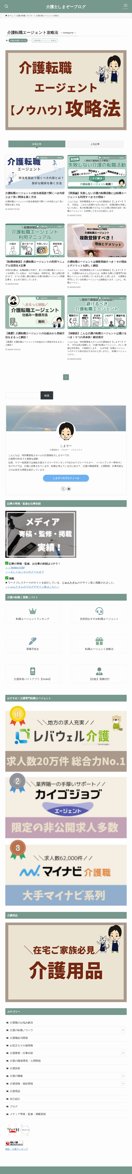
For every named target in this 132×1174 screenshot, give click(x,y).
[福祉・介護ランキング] (14, 1144)
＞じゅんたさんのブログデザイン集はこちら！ (32, 587)
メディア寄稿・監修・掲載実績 (28, 1114)
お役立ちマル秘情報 (21, 1045)
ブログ (14, 1106)
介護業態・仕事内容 (21, 1053)
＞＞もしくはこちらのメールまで (24, 572)
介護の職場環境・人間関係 (25, 1060)
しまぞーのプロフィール (66, 478)
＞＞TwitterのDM (14, 567)
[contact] (69, 489)
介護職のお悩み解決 (21, 1022)
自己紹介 (15, 1099)
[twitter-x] (63, 489)
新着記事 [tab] (36, 144)
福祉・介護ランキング (16, 1148)
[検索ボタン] (6, 6)
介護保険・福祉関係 (21, 1083)
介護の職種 (16, 1076)
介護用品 (15, 1091)
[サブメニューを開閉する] (123, 1030)
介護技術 (15, 1068)
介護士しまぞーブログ (66, 6)
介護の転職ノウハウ (18, 40)
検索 (46, 395)
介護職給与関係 (19, 1038)
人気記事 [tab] (95, 144)
